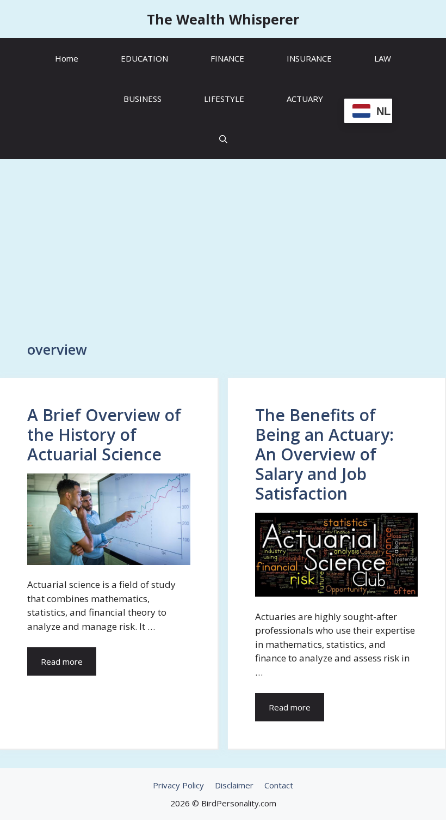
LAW (382, 58)
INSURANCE (309, 58)
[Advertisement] (223, 244)
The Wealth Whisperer (223, 19)
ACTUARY (305, 98)
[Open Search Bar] (223, 139)
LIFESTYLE (224, 98)
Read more (62, 661)
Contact (278, 785)
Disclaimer (234, 785)
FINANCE (227, 58)
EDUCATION (144, 58)
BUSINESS (142, 98)
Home (66, 58)
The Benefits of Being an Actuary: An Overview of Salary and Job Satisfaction (324, 454)
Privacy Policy (178, 785)
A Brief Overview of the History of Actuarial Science (104, 434)
